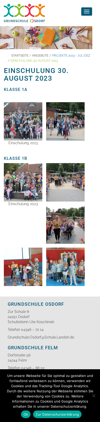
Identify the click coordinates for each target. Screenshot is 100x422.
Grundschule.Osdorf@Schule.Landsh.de (41, 337)
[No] (93, 395)
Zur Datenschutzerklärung (57, 414)
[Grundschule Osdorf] (24, 6)
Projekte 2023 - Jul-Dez (71, 55)
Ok (26, 414)
